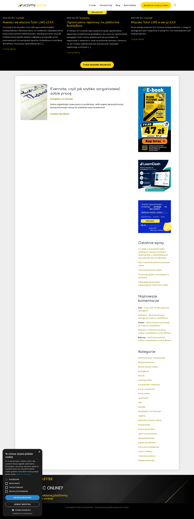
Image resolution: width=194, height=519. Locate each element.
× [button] (39, 452)
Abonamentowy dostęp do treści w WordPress (153, 317)
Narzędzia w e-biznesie (61, 98)
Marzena (142, 315)
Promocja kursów (146, 429)
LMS (140, 402)
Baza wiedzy (130, 5)
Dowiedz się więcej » (60, 114)
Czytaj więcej (9, 49)
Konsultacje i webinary (149, 384)
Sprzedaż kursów (146, 438)
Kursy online (144, 393)
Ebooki (141, 375)
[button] (156, 5)
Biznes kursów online (148, 366)
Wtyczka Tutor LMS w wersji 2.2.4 (153, 22)
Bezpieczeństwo (146, 362)
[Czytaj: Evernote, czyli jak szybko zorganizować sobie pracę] (33, 101)
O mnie (92, 5)
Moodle (141, 407)
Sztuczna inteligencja (148, 447)
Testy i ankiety (145, 451)
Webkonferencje (146, 460)
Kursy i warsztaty (146, 389)
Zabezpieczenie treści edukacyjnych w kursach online (153, 284)
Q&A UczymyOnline (147, 433)
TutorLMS (20, 18)
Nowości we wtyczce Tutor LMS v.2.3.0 (28, 22)
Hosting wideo (145, 380)
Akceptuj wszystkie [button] (22, 497)
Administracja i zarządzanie (151, 357)
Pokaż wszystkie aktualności (97, 64)
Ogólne (141, 415)
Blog (118, 5)
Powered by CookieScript (22, 514)
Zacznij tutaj (106, 5)
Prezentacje (144, 424)
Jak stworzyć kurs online (150, 270)
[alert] (22, 482)
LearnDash (143, 398)
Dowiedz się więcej (23, 474)
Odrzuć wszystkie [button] (22, 504)
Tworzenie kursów (146, 456)
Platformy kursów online (149, 420)
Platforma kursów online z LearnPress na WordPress (154, 331)
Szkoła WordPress (147, 442)
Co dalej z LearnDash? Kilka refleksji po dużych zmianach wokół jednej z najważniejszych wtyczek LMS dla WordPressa (153, 253)
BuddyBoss (85, 18)
